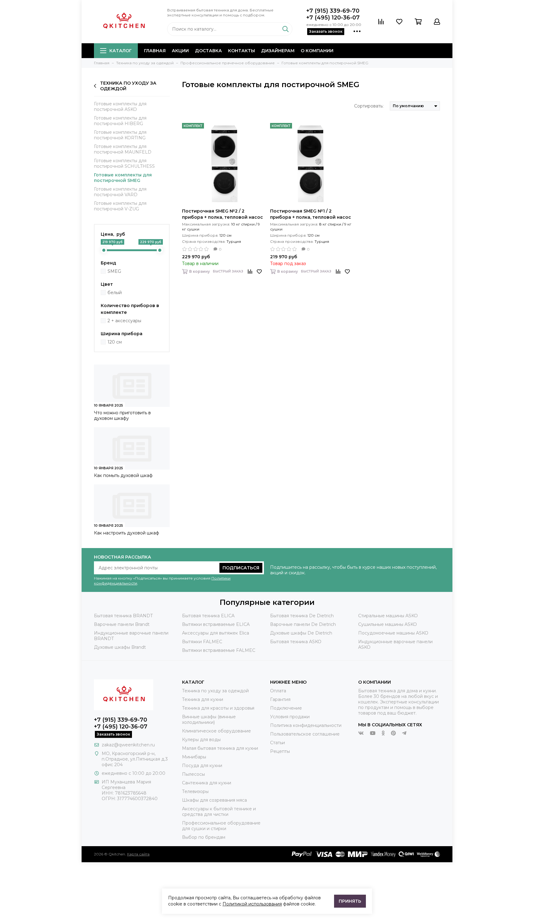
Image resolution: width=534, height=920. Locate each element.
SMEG (114, 271)
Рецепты (280, 751)
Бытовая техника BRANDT (123, 615)
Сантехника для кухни (206, 783)
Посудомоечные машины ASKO (393, 633)
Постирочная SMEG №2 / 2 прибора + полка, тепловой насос (222, 214)
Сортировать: (369, 106)
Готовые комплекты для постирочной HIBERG (120, 120)
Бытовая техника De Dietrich (302, 615)
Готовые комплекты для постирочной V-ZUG (120, 206)
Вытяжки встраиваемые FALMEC (218, 650)
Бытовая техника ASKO (295, 641)
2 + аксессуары (124, 320)
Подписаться (240, 568)
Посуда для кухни (202, 765)
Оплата (278, 691)
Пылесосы (193, 774)
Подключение (286, 708)
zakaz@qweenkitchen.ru (128, 745)
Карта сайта (138, 854)
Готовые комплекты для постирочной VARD (120, 191)
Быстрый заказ (228, 271)
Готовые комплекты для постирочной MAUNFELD (122, 149)
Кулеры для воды (201, 739)
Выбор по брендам (203, 837)
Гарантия (280, 699)
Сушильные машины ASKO (387, 624)
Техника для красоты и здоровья (218, 708)
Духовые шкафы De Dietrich (301, 633)
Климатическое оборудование (216, 731)
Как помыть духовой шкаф (123, 475)
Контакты (241, 50)
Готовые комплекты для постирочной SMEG (123, 177)
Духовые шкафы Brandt (120, 647)
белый (115, 292)
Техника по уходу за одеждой (128, 85)
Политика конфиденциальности (305, 725)
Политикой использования (252, 904)
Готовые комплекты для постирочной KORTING (120, 135)
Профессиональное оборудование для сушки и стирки (221, 825)
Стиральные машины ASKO (388, 615)
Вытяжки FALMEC (202, 641)
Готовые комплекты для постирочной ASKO (120, 106)
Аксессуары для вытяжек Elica (215, 633)
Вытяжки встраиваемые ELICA (216, 624)
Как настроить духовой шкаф (126, 533)
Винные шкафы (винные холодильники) (209, 719)
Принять (350, 901)
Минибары (194, 757)
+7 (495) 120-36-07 (333, 17)
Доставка (208, 50)
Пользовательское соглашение (305, 734)
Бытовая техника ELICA (208, 615)
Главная (155, 50)
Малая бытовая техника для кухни (220, 748)
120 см (115, 342)
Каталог (120, 50)
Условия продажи (290, 717)
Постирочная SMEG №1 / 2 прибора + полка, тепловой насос (310, 214)
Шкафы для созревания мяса (214, 800)
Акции (180, 50)
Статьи (277, 742)
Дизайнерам (278, 50)
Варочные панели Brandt (122, 624)
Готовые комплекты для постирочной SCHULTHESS (124, 163)
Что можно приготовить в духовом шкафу (122, 415)
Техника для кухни (202, 699)
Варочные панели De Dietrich (303, 624)
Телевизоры (195, 791)
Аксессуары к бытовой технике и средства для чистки (219, 811)
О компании (317, 50)
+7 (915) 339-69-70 (332, 10)
